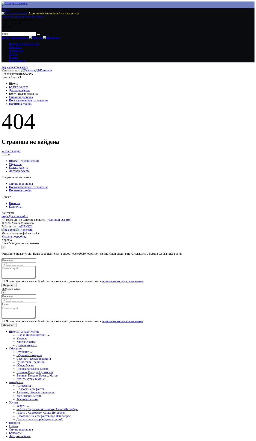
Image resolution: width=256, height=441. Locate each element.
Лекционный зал (20, 436)
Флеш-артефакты (27, 399)
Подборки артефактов (30, 389)
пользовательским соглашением (122, 281)
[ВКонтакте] (51, 37)
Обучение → (24, 351)
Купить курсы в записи (31, 378)
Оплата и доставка (21, 97)
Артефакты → (25, 385)
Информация (17, 60)
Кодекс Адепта (18, 86)
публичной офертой (58, 219)
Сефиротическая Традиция (33, 358)
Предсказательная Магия (32, 368)
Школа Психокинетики (16, 16)
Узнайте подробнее (13, 236)
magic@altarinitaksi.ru (15, 37)
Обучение (15, 47)
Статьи (13, 57)
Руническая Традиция (30, 362)
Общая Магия (25, 365)
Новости (14, 203)
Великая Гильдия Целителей (34, 372)
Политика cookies (20, 103)
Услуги (13, 54)
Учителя (21, 338)
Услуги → (22, 405)
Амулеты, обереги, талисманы (35, 392)
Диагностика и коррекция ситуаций (39, 419)
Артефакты (16, 50)
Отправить (9, 285)
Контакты (37, 16)
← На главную (10, 151)
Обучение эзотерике (29, 355)
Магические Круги (28, 395)
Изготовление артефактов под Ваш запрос (43, 416)
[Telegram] (36, 37)
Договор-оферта (19, 90)
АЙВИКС (25, 226)
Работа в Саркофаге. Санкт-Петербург (40, 412)
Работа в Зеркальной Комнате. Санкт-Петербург (47, 409)
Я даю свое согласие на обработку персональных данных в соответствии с (74, 281)
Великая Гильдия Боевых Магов (37, 375)
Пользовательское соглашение (28, 100)
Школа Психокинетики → (33, 335)
